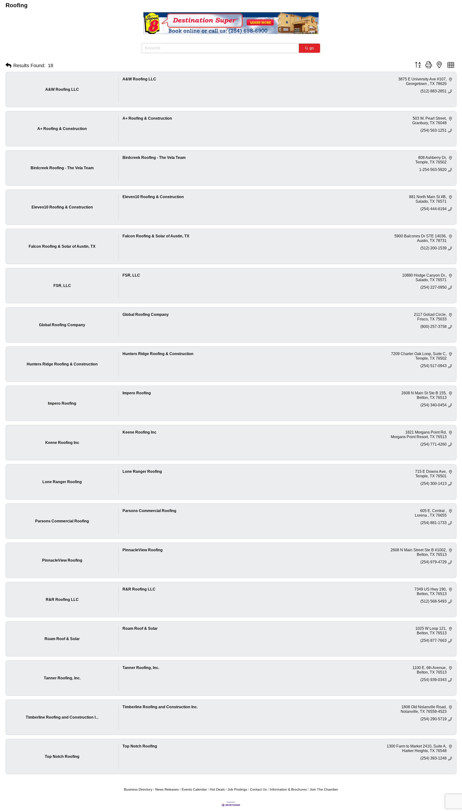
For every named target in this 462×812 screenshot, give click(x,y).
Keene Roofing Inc (139, 432)
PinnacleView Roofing (142, 550)
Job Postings (237, 789)
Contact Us (258, 789)
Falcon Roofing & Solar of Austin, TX (155, 236)
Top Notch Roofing (139, 746)
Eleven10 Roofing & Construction (153, 197)
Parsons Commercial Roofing (149, 511)
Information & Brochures (288, 789)
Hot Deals (217, 789)
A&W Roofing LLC (139, 79)
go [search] (311, 48)
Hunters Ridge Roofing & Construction (157, 354)
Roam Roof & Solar (140, 628)
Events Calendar (194, 789)
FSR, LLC (131, 275)
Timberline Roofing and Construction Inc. (160, 707)
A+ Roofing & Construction (147, 118)
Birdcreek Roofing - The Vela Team (154, 158)
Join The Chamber (324, 789)
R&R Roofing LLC (138, 589)
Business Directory (138, 789)
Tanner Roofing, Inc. (140, 668)
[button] (8, 65)
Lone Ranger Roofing (142, 471)
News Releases (167, 789)
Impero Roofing (136, 393)
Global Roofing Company (145, 314)
